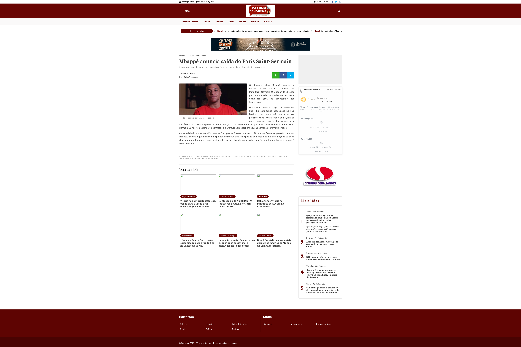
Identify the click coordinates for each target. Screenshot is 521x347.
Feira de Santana (190, 21)
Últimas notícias (323, 324)
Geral (231, 21)
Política (219, 21)
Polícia (207, 21)
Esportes (210, 324)
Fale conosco (296, 324)
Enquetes (267, 324)
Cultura (268, 21)
